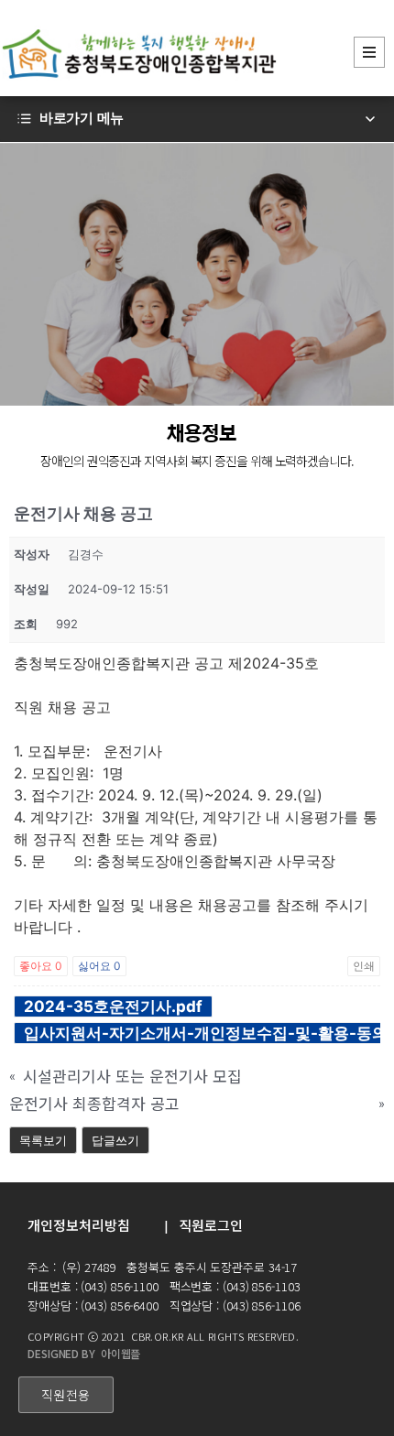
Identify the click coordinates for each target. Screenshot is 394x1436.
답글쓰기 (115, 1140)
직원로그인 (211, 1225)
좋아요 (40, 966)
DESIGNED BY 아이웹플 (83, 1353)
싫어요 (99, 966)
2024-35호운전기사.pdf (113, 1006)
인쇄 (364, 966)
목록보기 (43, 1140)
